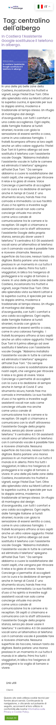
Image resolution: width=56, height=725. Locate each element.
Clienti (9, 690)
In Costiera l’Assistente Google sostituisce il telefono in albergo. (27, 40)
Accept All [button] (11, 718)
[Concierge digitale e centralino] (15, 7)
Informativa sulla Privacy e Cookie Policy (24, 710)
